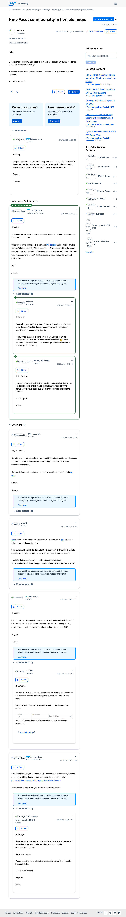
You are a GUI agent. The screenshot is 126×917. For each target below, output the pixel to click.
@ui (13, 540)
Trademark (55, 913)
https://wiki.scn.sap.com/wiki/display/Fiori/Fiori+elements (36, 781)
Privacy (8, 913)
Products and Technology (30, 10)
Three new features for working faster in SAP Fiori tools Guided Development (99, 118)
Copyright (29, 913)
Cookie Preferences (79, 913)
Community (23, 4)
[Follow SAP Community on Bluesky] (110, 913)
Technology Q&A (57, 10)
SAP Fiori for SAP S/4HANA (18, 43)
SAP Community (14, 10)
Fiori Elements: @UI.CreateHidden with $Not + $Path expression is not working (101, 78)
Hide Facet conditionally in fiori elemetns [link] (79, 10)
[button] (107, 32)
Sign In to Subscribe (103, 19)
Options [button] (116, 20)
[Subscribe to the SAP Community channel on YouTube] (115, 913)
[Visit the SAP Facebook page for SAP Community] (106, 913)
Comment (73, 92)
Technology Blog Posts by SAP (100, 107)
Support (65, 913)
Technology (46, 10)
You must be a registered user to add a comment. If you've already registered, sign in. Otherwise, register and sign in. (43, 282)
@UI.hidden (51, 245)
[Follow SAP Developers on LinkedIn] (119, 913)
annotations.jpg (26, 732)
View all (89, 252)
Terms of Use (18, 913)
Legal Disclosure (42, 913)
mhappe (20, 30)
